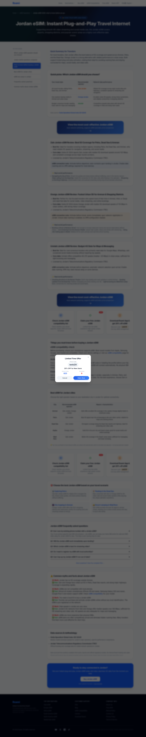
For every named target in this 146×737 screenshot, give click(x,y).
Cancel (64, 378)
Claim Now (81, 378)
